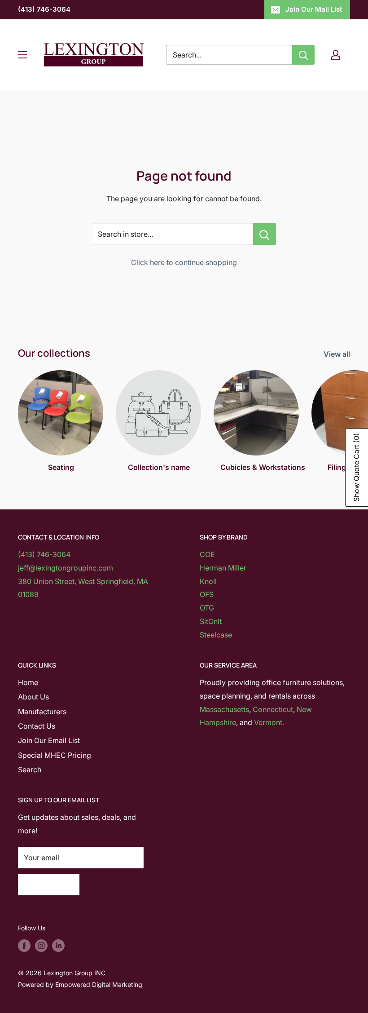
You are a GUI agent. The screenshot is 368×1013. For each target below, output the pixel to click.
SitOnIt (211, 621)
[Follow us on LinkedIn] (58, 945)
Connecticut (273, 709)
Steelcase (216, 634)
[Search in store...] (264, 234)
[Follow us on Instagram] (41, 945)
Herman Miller (223, 567)
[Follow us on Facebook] (24, 945)
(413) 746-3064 (44, 9)
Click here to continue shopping (184, 262)
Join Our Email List (49, 740)
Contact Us (36, 725)
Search (29, 769)
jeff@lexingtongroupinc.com (65, 567)
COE (207, 554)
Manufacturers (42, 711)
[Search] (303, 55)
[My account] (335, 55)
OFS (207, 594)
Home (28, 682)
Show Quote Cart (356, 467)
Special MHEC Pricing (54, 755)
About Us (33, 696)
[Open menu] (22, 54)
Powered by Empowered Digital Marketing (80, 984)
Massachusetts (224, 709)
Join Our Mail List (313, 9)
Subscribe (48, 884)
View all (338, 353)
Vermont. (269, 722)
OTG (207, 607)
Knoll (208, 581)
